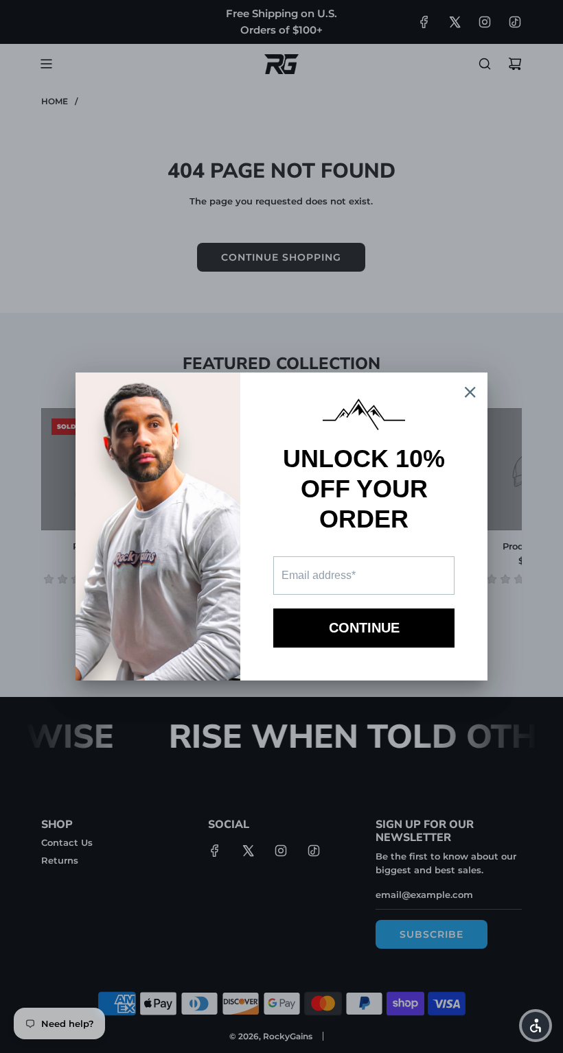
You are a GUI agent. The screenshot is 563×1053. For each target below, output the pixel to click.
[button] (535, 1025)
